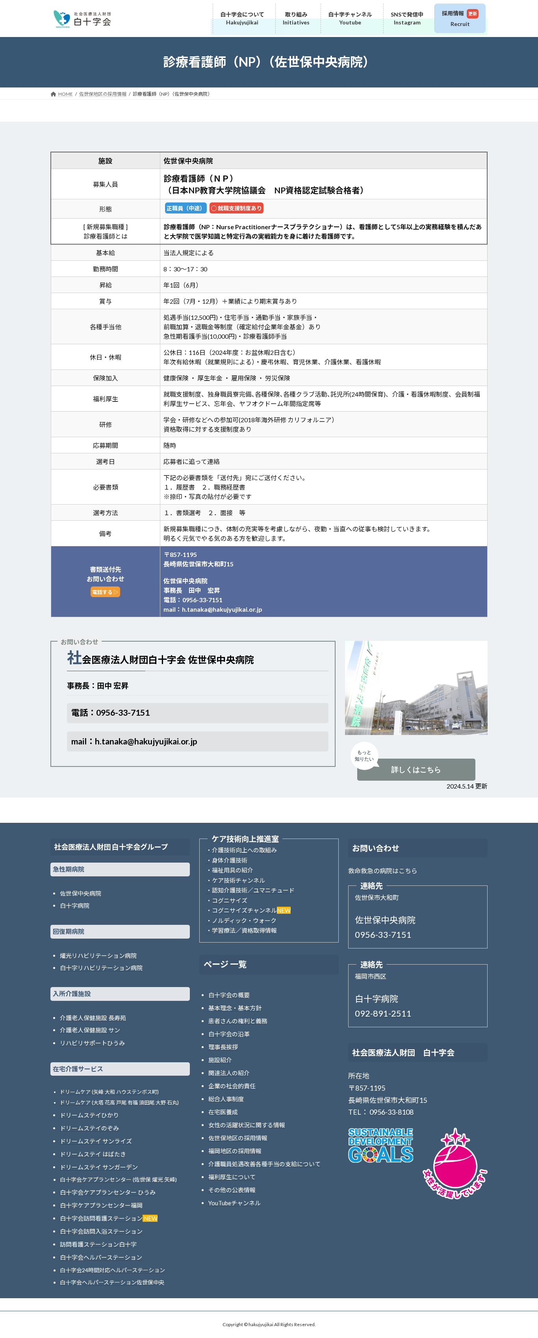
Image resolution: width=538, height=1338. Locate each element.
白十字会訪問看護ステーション (101, 1218)
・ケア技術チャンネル (235, 880)
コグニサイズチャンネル (244, 910)
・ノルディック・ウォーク (241, 920)
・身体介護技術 (226, 860)
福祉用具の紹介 (232, 870)
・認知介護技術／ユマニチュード (250, 890)
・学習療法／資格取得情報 (241, 930)
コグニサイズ (229, 900)
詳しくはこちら (416, 769)
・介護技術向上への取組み (241, 850)
